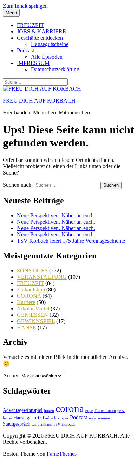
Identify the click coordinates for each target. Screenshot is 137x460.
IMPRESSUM (33, 63)
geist (121, 411)
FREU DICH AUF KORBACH (39, 101)
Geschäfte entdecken (40, 38)
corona (70, 408)
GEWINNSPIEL (36, 321)
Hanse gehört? (27, 417)
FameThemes (62, 454)
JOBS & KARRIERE (41, 31)
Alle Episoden (47, 57)
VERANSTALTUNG (42, 277)
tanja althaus (42, 424)
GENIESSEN (32, 315)
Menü (11, 12)
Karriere (26, 302)
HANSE (26, 327)
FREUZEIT (30, 25)
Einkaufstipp (31, 290)
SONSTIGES (32, 271)
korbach (49, 418)
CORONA (29, 296)
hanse (7, 418)
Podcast (25, 50)
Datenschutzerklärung (55, 69)
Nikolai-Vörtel (33, 308)
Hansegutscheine (49, 44)
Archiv (10, 376)
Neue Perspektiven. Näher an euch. (56, 215)
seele (92, 418)
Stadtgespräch (16, 424)
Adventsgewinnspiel (23, 410)
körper (63, 418)
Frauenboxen (105, 411)
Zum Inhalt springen (25, 6)
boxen (49, 411)
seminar (104, 418)
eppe (89, 411)
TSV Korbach (64, 424)
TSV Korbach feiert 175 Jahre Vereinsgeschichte (71, 241)
